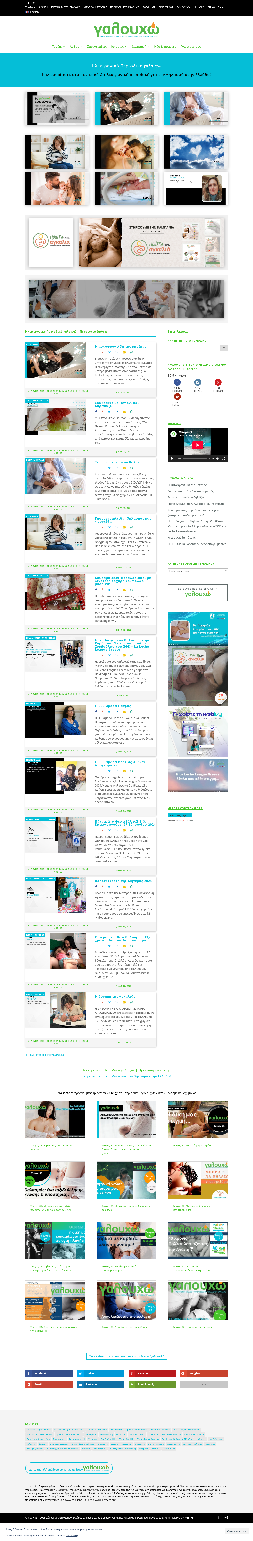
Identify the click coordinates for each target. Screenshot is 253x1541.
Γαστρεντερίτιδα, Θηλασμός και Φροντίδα (123, 520)
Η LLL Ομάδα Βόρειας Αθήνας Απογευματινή (120, 763)
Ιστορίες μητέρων (35, 935)
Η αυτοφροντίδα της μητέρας (120, 346)
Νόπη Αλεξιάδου (137, 1434)
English (34, 12)
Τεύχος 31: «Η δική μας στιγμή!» (192, 1145)
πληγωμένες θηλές (192, 1443)
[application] (198, 445)
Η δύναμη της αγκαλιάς (115, 996)
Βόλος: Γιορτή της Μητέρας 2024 (123, 881)
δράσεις (42, 1443)
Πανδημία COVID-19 (194, 1434)
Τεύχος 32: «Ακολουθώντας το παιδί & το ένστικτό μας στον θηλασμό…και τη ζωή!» (126, 1149)
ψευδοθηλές (169, 1448)
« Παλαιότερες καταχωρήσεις (44, 1055)
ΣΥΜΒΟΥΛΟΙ (184, 7)
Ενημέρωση (91, 1434)
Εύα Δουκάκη (106, 1434)
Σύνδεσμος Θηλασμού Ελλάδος (177, 1439)
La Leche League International (69, 1429)
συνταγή (86, 1448)
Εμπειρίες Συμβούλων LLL (68, 1434)
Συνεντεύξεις (97, 47)
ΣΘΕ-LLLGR (149, 7)
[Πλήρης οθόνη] (223, 458)
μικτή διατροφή (156, 1443)
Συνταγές (92, 1439)
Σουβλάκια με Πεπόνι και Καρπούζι (117, 404)
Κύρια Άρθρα (32, 344)
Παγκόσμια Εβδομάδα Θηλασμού (165, 1434)
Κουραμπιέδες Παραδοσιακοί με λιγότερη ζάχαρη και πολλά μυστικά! (123, 581)
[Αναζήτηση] (224, 348)
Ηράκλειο (120, 1434)
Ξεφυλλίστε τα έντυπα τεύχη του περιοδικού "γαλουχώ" (126, 1356)
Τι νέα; (57, 47)
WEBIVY (188, 1517)
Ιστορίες (117, 47)
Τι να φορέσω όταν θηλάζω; (119, 462)
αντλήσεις (201, 1439)
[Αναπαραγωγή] (172, 458)
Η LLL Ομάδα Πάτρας (113, 706)
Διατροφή (139, 47)
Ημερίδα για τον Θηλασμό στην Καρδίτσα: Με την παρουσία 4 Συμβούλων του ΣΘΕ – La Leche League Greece (122, 645)
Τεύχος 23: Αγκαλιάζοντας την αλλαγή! (125, 1326)
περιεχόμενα (173, 1443)
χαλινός (155, 1448)
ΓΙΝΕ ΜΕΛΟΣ (166, 7)
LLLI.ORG (199, 7)
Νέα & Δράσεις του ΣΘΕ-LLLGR (40, 638)
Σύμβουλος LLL (126, 1439)
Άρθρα (74, 47)
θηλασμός (103, 1443)
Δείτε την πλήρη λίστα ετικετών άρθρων (56, 1470)
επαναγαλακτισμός (59, 1443)
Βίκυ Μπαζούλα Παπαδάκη (186, 1429)
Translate (189, 820)
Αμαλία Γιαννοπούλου (136, 1429)
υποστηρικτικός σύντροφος (122, 1448)
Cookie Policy (72, 1535)
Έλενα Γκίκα (116, 1429)
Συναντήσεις (59, 1439)
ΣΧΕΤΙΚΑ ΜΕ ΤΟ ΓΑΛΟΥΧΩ (66, 7)
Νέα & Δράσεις (165, 47)
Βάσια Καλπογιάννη (160, 1429)
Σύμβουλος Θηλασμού (148, 1439)
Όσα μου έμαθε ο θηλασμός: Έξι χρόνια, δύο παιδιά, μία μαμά (122, 938)
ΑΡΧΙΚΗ (43, 7)
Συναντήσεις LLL (77, 1439)
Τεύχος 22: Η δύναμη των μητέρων (193, 1326)
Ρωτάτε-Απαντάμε (35, 460)
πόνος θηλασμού (35, 1448)
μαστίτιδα (140, 1443)
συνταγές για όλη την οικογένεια (62, 1448)
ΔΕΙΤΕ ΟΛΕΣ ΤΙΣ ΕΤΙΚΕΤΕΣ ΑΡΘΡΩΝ (197, 588)
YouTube (30, 7)
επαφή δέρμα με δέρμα (83, 1443)
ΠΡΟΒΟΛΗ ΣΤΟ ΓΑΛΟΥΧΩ (124, 7)
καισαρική (127, 1443)
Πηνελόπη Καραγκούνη (38, 1439)
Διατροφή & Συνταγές (37, 400)
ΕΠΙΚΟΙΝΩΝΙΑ (216, 7)
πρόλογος (210, 1443)
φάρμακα (143, 1448)
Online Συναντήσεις (97, 1429)
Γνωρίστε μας (190, 47)
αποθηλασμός (216, 1439)
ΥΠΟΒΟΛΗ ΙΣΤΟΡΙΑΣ (95, 7)
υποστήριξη (99, 1448)
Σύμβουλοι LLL (108, 1439)
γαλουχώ (31, 1443)
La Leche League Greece (39, 1429)
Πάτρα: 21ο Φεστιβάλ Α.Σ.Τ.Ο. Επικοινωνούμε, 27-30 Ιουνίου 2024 (125, 823)
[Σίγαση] (217, 458)
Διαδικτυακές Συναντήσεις (39, 1434)
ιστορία (114, 1443)
